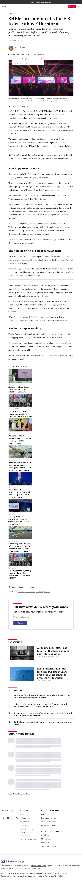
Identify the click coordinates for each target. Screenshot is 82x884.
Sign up (71, 7)
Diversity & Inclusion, (26, 592)
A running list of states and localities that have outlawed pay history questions (53, 650)
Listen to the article (21, 106)
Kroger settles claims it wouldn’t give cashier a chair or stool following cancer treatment (43, 714)
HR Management (43, 592)
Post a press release (22, 794)
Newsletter (24, 825)
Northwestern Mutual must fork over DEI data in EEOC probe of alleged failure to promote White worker (52, 673)
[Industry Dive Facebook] (8, 818)
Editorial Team (25, 818)
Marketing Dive (46, 839)
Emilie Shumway (21, 47)
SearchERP (45, 843)
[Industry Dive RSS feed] (17, 818)
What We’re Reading (28, 839)
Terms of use (18, 876)
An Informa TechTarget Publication (41, 2)
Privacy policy (6, 876)
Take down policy (30, 876)
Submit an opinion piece (50, 822)
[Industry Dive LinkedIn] (3, 818)
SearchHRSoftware (48, 846)
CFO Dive (45, 835)
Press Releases (25, 836)
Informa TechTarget (38, 866)
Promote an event (48, 825)
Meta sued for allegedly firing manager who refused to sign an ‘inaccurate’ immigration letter (42, 696)
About (22, 814)
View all (11, 794)
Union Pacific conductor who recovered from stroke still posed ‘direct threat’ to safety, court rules (41, 705)
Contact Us (24, 822)
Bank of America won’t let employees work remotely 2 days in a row (43, 723)
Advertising (45, 814)
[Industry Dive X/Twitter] (12, 818)
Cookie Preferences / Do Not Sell (51, 876)
